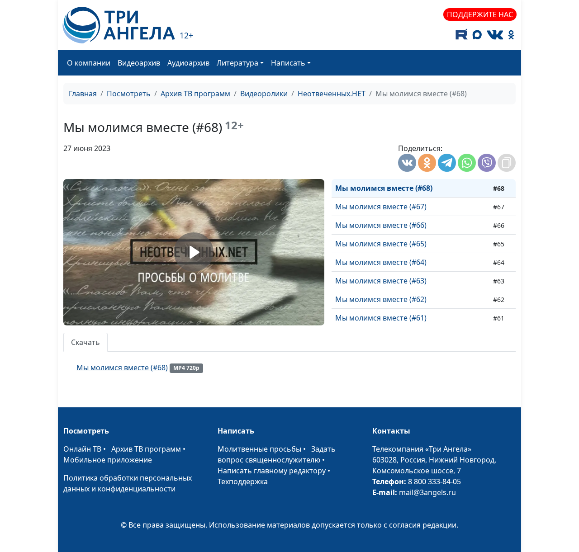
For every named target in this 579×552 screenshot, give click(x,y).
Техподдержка (243, 481)
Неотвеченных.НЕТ (331, 94)
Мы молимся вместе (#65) (381, 244)
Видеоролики (264, 94)
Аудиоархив (188, 63)
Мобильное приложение (107, 460)
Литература (237, 63)
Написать (288, 63)
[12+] (118, 25)
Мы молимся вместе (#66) (381, 225)
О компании (88, 63)
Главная (83, 94)
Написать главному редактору (272, 471)
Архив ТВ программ (195, 94)
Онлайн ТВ (82, 449)
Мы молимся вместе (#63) (381, 281)
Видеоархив (139, 63)
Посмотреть (129, 94)
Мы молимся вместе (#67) (381, 207)
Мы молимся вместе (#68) (383, 188)
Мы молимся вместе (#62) (381, 299)
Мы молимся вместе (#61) (381, 318)
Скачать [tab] (85, 342)
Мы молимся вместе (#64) (381, 262)
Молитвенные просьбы (259, 449)
